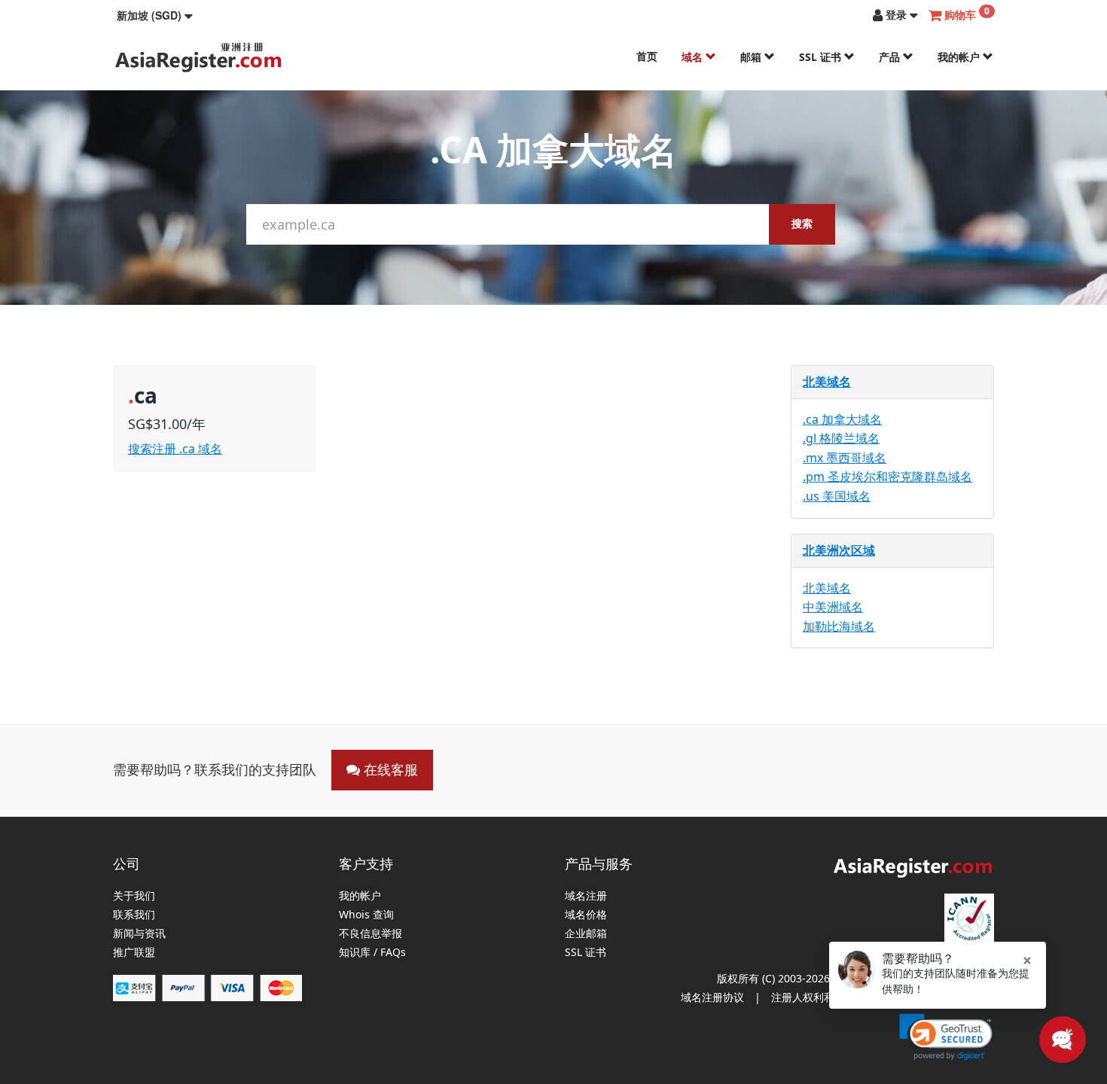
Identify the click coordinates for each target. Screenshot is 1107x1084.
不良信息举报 (370, 933)
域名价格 (586, 915)
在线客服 (389, 769)
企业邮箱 (586, 933)
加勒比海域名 (839, 626)
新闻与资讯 (139, 933)
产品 (891, 57)
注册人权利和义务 (813, 997)
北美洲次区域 (839, 550)
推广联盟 (134, 952)
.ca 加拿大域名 (842, 419)
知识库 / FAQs (372, 952)
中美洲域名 (833, 606)
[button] (155, 15)
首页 (646, 56)
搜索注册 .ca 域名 (175, 448)
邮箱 (752, 57)
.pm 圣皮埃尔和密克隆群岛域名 (887, 476)
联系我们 (134, 915)
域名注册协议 (712, 997)
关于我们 (134, 896)
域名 (694, 57)
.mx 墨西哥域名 (844, 457)
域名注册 (586, 896)
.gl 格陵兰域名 (841, 438)
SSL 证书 (821, 57)
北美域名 (827, 381)
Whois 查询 (366, 915)
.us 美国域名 (837, 496)
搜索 (802, 223)
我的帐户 (960, 57)
